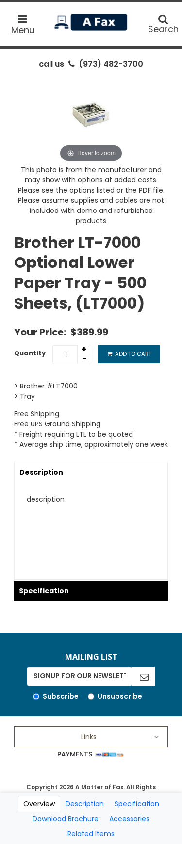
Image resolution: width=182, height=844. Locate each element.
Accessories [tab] (129, 819)
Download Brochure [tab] (66, 819)
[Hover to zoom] (91, 119)
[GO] (143, 676)
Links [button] (89, 736)
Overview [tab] (39, 804)
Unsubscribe (120, 696)
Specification (44, 591)
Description (41, 472)
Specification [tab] (137, 804)
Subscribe (61, 696)
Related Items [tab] (91, 834)
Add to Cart (132, 354)
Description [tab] (85, 804)
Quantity (30, 353)
